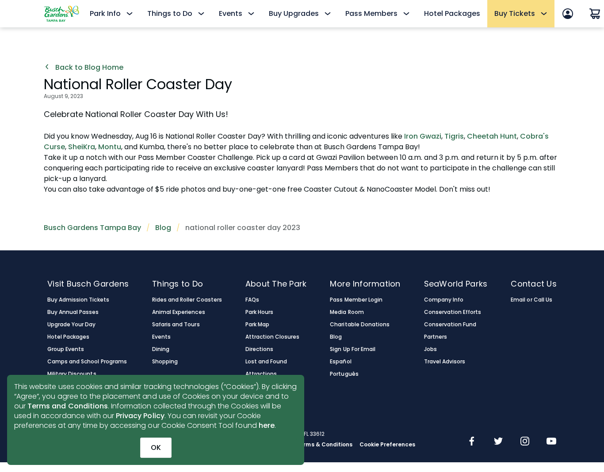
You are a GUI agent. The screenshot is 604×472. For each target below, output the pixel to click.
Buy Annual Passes (73, 312)
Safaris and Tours (176, 324)
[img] (471, 442)
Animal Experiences (178, 312)
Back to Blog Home (88, 67)
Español (340, 361)
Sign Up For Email (352, 349)
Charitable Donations (360, 324)
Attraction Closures (272, 336)
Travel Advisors (444, 361)
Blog (163, 228)
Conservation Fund (450, 324)
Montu (109, 147)
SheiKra (81, 147)
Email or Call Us (531, 299)
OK (156, 447)
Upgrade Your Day (71, 324)
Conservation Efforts (453, 312)
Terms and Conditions (67, 406)
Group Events (65, 349)
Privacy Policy (140, 416)
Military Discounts (71, 374)
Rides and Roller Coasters (187, 299)
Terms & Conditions (324, 444)
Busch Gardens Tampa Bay (92, 228)
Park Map (257, 324)
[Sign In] (567, 13)
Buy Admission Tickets (78, 299)
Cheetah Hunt (492, 136)
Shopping (165, 361)
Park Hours (259, 312)
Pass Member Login (356, 299)
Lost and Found (266, 361)
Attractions (261, 374)
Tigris (454, 136)
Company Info (443, 299)
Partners (435, 336)
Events (161, 336)
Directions (259, 349)
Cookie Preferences (387, 444)
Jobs (430, 349)
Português (344, 374)
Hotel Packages (452, 13)
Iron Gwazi (422, 136)
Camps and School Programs (87, 361)
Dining (160, 349)
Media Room (346, 312)
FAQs (252, 299)
